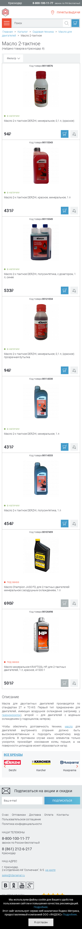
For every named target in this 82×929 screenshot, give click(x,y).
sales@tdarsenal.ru (13, 875)
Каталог (23, 31)
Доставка (35, 814)
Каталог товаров (6, 22)
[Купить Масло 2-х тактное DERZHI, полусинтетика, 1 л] (41, 478)
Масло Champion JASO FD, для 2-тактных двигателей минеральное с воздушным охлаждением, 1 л (36, 588)
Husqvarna (69, 770)
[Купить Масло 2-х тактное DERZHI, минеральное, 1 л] (41, 401)
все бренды (13, 755)
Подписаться (62, 800)
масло (69, 726)
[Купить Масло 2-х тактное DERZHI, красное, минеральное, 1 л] (41, 165)
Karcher (41, 770)
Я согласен (41, 922)
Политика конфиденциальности (22, 823)
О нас (5, 814)
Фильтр (11, 58)
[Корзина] (75, 23)
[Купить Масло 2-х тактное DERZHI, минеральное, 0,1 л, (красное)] (41, 88)
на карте (50, 869)
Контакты (63, 814)
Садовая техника (43, 31)
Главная (7, 31)
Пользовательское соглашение (21, 819)
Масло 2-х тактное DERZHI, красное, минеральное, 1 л (37, 197)
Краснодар (15, 3)
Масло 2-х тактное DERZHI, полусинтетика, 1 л (32, 510)
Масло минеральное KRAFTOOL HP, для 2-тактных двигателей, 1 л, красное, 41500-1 (35, 668)
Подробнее (40, 907)
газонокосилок (11, 715)
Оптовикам (19, 814)
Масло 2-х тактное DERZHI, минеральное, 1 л (31, 433)
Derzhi (12, 770)
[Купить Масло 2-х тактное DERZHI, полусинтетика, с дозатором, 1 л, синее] (41, 242)
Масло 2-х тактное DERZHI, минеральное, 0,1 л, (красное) (39, 120)
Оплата (48, 814)
